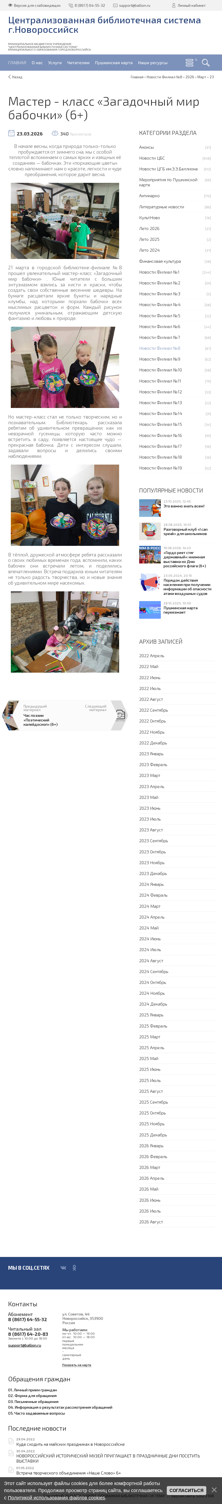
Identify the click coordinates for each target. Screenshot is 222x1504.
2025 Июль (150, 1080)
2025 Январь (151, 1014)
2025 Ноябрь (152, 1123)
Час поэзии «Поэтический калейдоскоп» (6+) (41, 719)
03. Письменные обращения (33, 1401)
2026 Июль (150, 1210)
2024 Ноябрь (152, 993)
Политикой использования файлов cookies (56, 1497)
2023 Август (151, 829)
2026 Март (149, 1167)
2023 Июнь (150, 808)
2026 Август (151, 1221)
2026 (189, 77)
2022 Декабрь (153, 742)
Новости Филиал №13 (160, 402)
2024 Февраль (153, 894)
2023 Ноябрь (152, 862)
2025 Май (148, 1058)
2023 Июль (150, 818)
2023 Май (148, 797)
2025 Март (149, 1036)
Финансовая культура (160, 261)
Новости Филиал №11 (160, 380)
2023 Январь (151, 753)
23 (212, 77)
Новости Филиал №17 (160, 446)
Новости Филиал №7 (159, 337)
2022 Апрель (151, 655)
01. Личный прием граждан (32, 1389)
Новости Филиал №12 (160, 391)
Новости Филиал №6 (159, 326)
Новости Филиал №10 (160, 369)
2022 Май (148, 666)
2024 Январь (151, 884)
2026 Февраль (153, 1156)
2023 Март (149, 775)
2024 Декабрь (153, 1003)
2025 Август (151, 1091)
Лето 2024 (149, 249)
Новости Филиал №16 (160, 435)
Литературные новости (161, 206)
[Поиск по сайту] (206, 62)
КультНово (149, 217)
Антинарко (149, 195)
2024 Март (150, 906)
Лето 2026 (149, 228)
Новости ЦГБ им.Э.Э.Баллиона (168, 168)
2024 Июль (150, 949)
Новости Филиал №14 (160, 413)
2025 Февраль (153, 1025)
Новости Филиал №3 (159, 293)
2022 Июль (150, 688)
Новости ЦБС (152, 157)
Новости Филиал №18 (160, 456)
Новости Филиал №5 (159, 315)
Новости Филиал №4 (160, 304)
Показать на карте (76, 1365)
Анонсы (146, 147)
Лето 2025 (149, 239)
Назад (17, 77)
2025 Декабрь (153, 1134)
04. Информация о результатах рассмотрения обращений (60, 1407)
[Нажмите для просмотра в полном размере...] (65, 220)
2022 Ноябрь (152, 731)
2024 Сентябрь (153, 971)
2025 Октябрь (152, 1112)
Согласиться (186, 1490)
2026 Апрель (151, 1178)
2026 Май (148, 1188)
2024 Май (149, 927)
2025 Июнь (150, 1069)
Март (201, 77)
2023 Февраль (153, 764)
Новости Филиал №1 (159, 271)
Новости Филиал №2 (159, 282)
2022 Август (151, 699)
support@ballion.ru (24, 1345)
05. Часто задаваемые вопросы (36, 1413)
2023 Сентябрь (153, 840)
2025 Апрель (151, 1047)
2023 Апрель (151, 786)
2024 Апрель (152, 916)
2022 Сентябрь (153, 709)
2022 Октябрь (152, 720)
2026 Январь (151, 1145)
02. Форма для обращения (32, 1395)
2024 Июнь (150, 938)
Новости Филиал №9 (159, 358)
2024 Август (151, 960)
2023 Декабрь (153, 873)
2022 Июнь (150, 677)
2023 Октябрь (152, 851)
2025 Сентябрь (153, 1101)
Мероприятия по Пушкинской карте (168, 182)
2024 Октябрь (152, 982)
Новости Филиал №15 (160, 424)
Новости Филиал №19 (160, 467)
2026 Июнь (150, 1199)
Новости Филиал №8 (159, 348)
